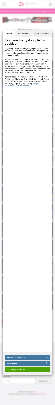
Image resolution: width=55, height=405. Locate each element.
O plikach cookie (41, 33)
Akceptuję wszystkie (16, 369)
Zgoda (9, 33)
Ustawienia (23, 33)
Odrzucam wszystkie (16, 357)
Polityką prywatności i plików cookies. (22, 84)
